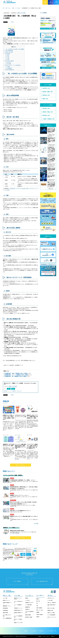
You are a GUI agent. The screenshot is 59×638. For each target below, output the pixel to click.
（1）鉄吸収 (7, 66)
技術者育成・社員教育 (28, 617)
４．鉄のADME (7, 53)
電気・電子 (38, 601)
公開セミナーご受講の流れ (52, 602)
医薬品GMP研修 (5, 612)
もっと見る (36, 523)
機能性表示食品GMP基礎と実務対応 (17, 530)
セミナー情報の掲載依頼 (51, 614)
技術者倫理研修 (5, 610)
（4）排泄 (7, 59)
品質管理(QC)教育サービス (18, 610)
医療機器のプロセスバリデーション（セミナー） (19, 495)
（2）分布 (7, 56)
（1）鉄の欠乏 (8, 62)
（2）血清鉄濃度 (8, 68)
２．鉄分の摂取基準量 (8, 50)
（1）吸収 (7, 55)
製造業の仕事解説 (28, 614)
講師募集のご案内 (50, 610)
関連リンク (53, 636)
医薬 (13, 388)
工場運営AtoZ (27, 609)
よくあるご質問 (50, 600)
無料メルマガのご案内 (51, 608)
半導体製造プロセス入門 (29, 602)
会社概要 (25, 630)
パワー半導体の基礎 (28, 604)
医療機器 (37, 612)
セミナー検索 (5, 598)
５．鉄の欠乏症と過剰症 (9, 60)
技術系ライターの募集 (51, 612)
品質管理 (26, 598)
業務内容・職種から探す (48, 91)
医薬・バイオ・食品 (21, 12)
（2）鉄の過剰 (8, 63)
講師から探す (45, 98)
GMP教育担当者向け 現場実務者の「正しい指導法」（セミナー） (23, 480)
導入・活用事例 (17, 581)
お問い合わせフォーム (51, 598)
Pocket (12, 22)
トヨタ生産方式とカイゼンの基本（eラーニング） (31, 558)
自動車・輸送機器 (39, 607)
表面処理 (37, 616)
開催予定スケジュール (6, 600)
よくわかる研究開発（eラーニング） (19, 558)
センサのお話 (27, 600)
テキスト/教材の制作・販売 (41, 581)
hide (15, 46)
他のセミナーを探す (21, 537)
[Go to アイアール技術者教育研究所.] (3, 8)
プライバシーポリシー (46, 636)
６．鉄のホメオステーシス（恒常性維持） (12, 65)
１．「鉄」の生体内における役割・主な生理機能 (14, 49)
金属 (37, 605)
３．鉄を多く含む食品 (8, 52)
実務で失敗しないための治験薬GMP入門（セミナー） (20, 510)
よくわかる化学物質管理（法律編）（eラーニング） (8, 559)
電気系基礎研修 (5, 608)
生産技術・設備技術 (39, 614)
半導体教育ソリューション (18, 608)
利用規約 (39, 636)
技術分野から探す (46, 88)
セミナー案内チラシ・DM (51, 630)
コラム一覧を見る (21, 465)
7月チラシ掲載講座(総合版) (7, 618)
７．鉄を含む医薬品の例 (9, 69)
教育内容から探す (46, 95)
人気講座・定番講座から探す (49, 118)
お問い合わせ (41, 630)
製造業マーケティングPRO (18, 622)
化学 (37, 603)
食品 (9, 388)
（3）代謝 (7, 57)
